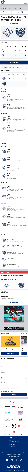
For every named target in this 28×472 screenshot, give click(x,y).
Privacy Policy (18, 452)
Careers (19, 454)
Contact (8, 451)
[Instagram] (11, 460)
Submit (14, 394)
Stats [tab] (17, 67)
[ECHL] (3, 2)
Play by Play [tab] (12, 67)
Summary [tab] (4, 67)
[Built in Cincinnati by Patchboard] (14, 466)
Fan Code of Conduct (16, 451)
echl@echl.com (13, 446)
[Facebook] (7, 460)
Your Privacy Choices (11, 454)
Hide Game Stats (13, 62)
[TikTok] (21, 460)
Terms (24, 452)
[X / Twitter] (16, 460)
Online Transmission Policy (8, 452)
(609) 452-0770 (13, 444)
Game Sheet (15, 23)
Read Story (11, 353)
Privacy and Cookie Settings (14, 456)
